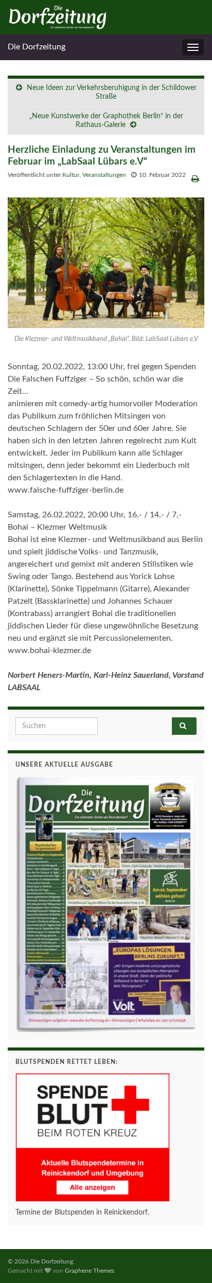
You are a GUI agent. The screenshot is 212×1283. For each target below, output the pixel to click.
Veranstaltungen (104, 175)
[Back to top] (189, 1260)
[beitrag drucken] (195, 179)
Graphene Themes (89, 1271)
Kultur (70, 175)
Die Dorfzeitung (36, 47)
